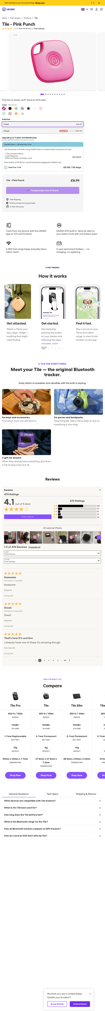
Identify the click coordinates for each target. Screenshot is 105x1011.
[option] (3, 108)
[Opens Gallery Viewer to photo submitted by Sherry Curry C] (23, 537)
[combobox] (52, 553)
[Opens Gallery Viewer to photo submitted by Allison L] (10, 537)
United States (80, 1004)
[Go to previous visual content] (6, 537)
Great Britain (57, 1004)
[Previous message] (91, 3)
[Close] (90, 994)
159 (65, 660)
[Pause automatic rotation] (99, 3)
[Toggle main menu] (101, 9)
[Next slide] (99, 304)
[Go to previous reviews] (35, 660)
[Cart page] (91, 9)
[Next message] (95, 3)
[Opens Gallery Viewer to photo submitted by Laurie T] (61, 537)
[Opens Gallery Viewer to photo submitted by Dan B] (87, 537)
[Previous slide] (6, 304)
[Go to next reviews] (69, 660)
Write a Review (39, 28)
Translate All (34, 547)
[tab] (19, 794)
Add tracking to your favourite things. (25, 3)
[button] (42, 156)
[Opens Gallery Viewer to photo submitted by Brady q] (49, 537)
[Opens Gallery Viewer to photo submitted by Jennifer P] (36, 537)
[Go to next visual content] (99, 537)
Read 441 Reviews (25, 29)
